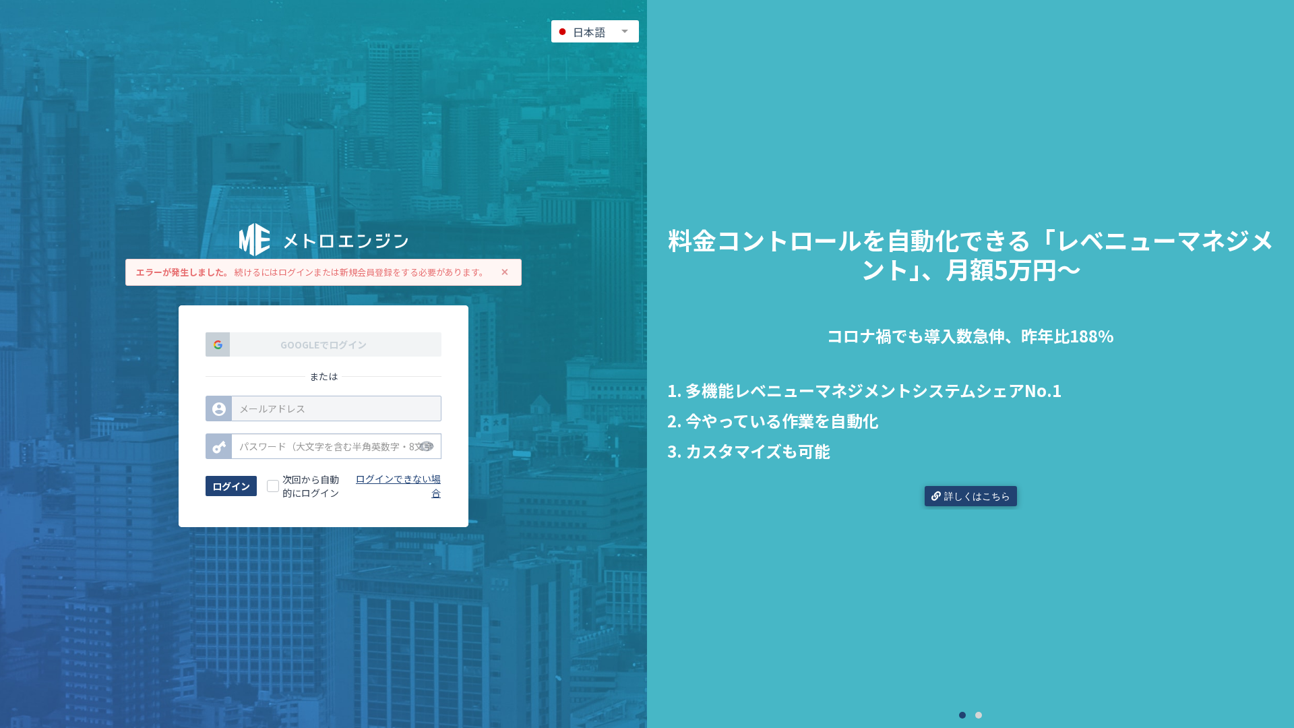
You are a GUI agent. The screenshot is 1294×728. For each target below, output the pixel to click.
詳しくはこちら (977, 496)
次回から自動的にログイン (310, 486)
